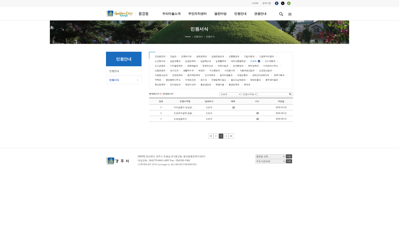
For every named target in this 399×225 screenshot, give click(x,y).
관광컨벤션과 (217, 56)
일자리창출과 (226, 75)
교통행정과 (234, 56)
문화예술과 (192, 66)
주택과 (158, 80)
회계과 (247, 84)
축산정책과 (160, 84)
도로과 (253, 61)
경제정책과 (201, 56)
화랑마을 (220, 84)
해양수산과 (190, 84)
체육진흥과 (255, 80)
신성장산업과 (265, 70)
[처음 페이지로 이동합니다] (211, 136)
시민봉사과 (229, 70)
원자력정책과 (193, 75)
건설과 (173, 56)
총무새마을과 (271, 80)
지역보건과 (190, 80)
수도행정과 (214, 70)
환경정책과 (234, 84)
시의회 (255, 3)
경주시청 (266, 3)
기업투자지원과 (266, 56)
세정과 (201, 70)
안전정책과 (177, 75)
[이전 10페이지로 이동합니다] (216, 136)
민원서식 (210, 36)
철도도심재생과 (238, 80)
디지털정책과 (176, 66)
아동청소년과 (161, 75)
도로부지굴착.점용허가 (185, 113)
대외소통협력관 (238, 61)
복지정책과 (253, 66)
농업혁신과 (205, 61)
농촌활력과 (221, 61)
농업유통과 (175, 61)
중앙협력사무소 (173, 80)
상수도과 (174, 70)
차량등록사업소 (218, 80)
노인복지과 (160, 61)
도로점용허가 (180, 119)
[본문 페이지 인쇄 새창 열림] (287, 30)
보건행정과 (238, 66)
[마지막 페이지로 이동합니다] (231, 136)
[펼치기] (281, 30)
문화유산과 (207, 66)
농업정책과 (190, 61)
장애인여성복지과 (260, 75)
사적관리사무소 (270, 66)
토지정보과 (175, 84)
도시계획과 (270, 61)
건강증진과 (160, 56)
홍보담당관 (205, 84)
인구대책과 (210, 75)
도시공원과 (160, 66)
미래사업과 (223, 66)
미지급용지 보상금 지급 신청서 (185, 107)
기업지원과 (249, 56)
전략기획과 (279, 75)
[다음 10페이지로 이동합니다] (226, 136)
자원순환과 (242, 75)
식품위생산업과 (247, 70)
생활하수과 (188, 70)
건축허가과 (186, 56)
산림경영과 (160, 70)
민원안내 (198, 36)
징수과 (203, 80)
